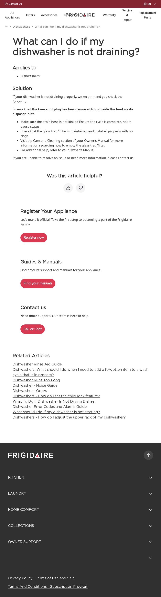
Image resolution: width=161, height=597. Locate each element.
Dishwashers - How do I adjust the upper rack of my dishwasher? (69, 417)
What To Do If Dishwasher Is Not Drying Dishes (53, 401)
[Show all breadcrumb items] (6, 26)
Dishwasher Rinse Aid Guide (37, 364)
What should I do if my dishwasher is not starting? (56, 412)
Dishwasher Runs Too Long (36, 380)
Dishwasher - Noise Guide (35, 385)
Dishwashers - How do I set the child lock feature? (56, 396)
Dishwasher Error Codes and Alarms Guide (50, 407)
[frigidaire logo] (31, 455)
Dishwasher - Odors (30, 391)
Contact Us (15, 3)
